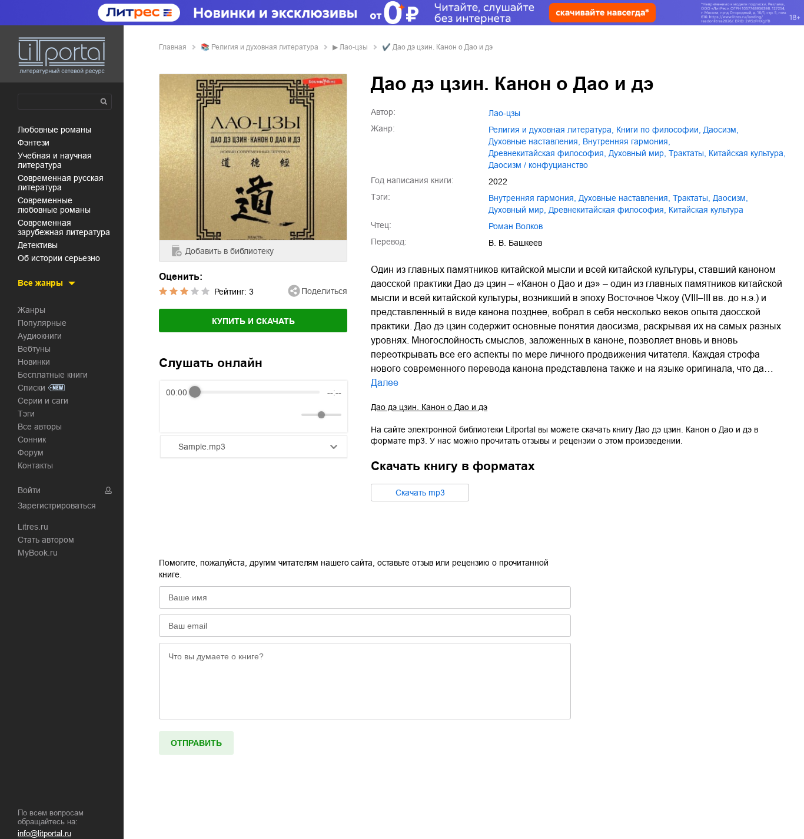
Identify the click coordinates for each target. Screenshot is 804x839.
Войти (29, 490)
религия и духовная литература (264, 47)
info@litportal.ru (44, 833)
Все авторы (40, 426)
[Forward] (229, 414)
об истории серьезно (59, 258)
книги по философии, (658, 129)
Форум (31, 452)
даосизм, (721, 129)
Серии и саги (43, 400)
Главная (173, 47)
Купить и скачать (253, 321)
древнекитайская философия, (547, 153)
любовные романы (54, 129)
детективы (38, 245)
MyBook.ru (38, 552)
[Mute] (290, 414)
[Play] (203, 415)
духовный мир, (637, 153)
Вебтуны (34, 349)
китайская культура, (747, 153)
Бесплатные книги (53, 374)
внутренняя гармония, (626, 141)
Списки (31, 387)
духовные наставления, (534, 141)
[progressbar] (257, 392)
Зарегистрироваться (57, 505)
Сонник (32, 439)
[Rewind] (178, 414)
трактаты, (687, 153)
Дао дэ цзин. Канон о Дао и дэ (429, 407)
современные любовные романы (54, 205)
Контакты (35, 465)
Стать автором (46, 539)
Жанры (31, 310)
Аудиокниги (40, 336)
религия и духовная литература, (551, 129)
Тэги (26, 413)
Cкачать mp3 (420, 492)
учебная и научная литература (55, 160)
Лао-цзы (354, 47)
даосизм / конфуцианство (538, 165)
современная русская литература (61, 182)
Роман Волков (516, 226)
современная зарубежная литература (64, 227)
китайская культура (706, 209)
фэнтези (33, 142)
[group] (253, 406)
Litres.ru (33, 526)
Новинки (34, 361)
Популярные (42, 323)
